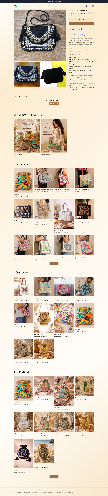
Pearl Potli (16, 433)
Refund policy (35, 492)
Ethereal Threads (17, 257)
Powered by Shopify (27, 492)
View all (54, 263)
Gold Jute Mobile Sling (38, 334)
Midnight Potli (17, 470)
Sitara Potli (36, 360)
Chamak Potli (77, 397)
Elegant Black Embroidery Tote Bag (82, 220)
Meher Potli (36, 465)
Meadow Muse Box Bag (59, 230)
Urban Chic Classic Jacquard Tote (61, 257)
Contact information (68, 492)
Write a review (54, 103)
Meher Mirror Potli (38, 433)
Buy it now (82, 23)
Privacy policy (43, 492)
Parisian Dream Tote (38, 298)
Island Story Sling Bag (58, 334)
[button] (26, 6)
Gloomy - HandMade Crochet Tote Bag (62, 189)
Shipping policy (59, 492)
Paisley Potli (36, 397)
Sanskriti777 (19, 492)
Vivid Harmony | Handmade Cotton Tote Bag (43, 189)
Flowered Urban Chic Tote (39, 257)
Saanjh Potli (16, 360)
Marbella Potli (57, 407)
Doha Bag (16, 324)
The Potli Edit (18, 154)
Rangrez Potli (16, 194)
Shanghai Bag (77, 298)
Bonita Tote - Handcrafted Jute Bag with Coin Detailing (43, 221)
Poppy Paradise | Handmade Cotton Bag (83, 189)
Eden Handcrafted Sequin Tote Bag (21, 220)
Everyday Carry (45, 154)
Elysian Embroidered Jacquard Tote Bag (83, 257)
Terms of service (50, 492)
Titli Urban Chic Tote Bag (19, 298)
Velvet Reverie (57, 298)
